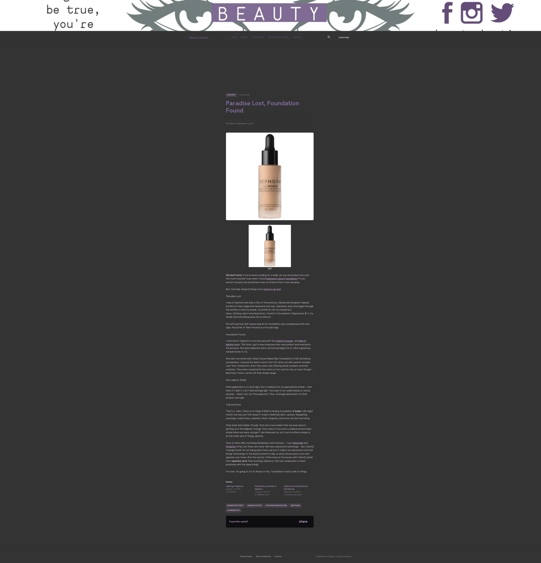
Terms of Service (263, 557)
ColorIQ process (284, 341)
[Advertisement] (270, 65)
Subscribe (344, 37)
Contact (278, 557)
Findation (231, 446)
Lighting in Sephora (234, 486)
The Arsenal (257, 37)
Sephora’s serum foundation (281, 278)
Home (234, 37)
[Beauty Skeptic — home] (270, 30)
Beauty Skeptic (199, 37)
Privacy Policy (246, 557)
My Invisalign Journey (278, 37)
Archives (297, 37)
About (244, 37)
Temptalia (297, 443)
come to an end (272, 289)
